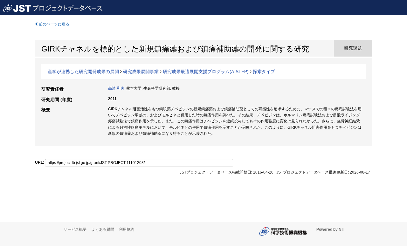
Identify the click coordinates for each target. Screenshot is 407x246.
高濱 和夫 (116, 88)
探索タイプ (264, 71)
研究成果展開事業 (141, 71)
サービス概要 (75, 229)
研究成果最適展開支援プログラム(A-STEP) (206, 71)
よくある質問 (102, 229)
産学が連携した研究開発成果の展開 (83, 71)
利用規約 (126, 229)
